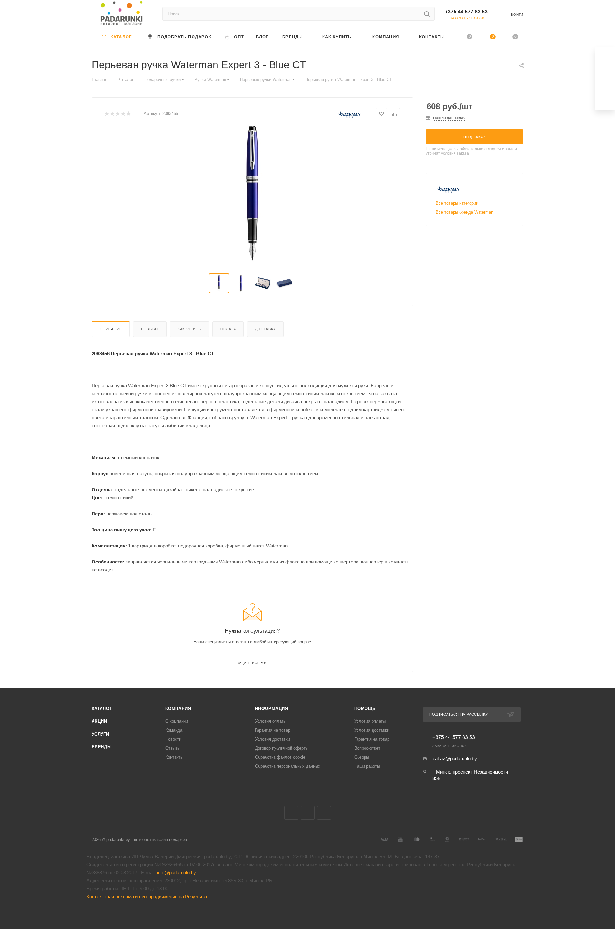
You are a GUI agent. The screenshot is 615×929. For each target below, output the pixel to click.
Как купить (189, 329)
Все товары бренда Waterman (464, 212)
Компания (178, 708)
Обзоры (361, 757)
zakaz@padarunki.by (454, 758)
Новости (173, 739)
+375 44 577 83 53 (466, 11)
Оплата (228, 329)
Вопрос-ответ (367, 748)
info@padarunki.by (176, 872)
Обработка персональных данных (287, 766)
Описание (111, 329)
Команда (173, 730)
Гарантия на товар (272, 730)
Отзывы (150, 329)
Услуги (100, 734)
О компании (176, 721)
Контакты (174, 757)
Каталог (102, 708)
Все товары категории (457, 203)
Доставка (265, 329)
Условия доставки (272, 739)
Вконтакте (291, 813)
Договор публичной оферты (281, 748)
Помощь (365, 708)
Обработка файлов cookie (280, 757)
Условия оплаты (270, 721)
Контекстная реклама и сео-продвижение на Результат (146, 896)
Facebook (308, 813)
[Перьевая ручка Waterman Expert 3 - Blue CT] (252, 193)
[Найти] (427, 14)
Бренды (102, 746)
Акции (99, 721)
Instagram (324, 813)
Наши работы (367, 766)
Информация (271, 708)
